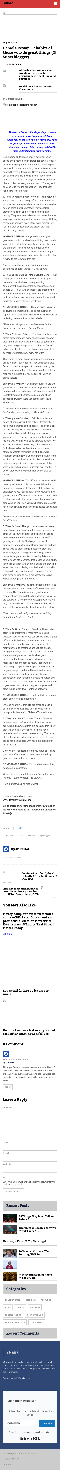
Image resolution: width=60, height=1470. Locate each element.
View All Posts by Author (12, 857)
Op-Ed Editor (14, 64)
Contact (7, 1464)
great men (26, 836)
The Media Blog (13, 1315)
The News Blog (35, 1315)
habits (34, 836)
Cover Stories (12, 1300)
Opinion (20, 1307)
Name (6, 1142)
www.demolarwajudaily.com (17, 799)
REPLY (8, 1087)
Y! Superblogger (43, 836)
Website (7, 1164)
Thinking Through (15, 1322)
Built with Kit (30, 1438)
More (8, 1307)
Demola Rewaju (9, 836)
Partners (35, 1307)
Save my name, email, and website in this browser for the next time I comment (29, 1183)
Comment (8, 1107)
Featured (46, 1300)
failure (19, 836)
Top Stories (36, 1322)
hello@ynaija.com (22, 1378)
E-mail (6, 1153)
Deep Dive (30, 1300)
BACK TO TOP (12, 1459)
